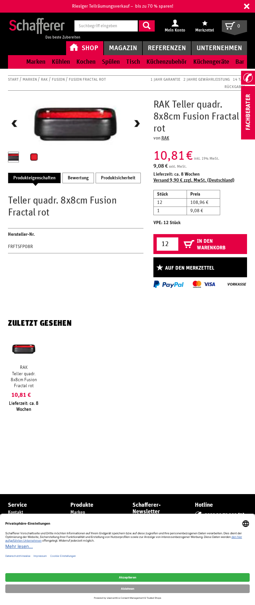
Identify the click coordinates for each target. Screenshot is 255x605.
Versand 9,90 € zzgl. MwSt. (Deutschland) (193, 180)
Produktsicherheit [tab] (118, 178)
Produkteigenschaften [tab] (34, 178)
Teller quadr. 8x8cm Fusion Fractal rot (24, 380)
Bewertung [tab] (78, 178)
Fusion (59, 79)
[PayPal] (168, 284)
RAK (45, 79)
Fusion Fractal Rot (87, 79)
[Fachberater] (248, 138)
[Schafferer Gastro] (44, 26)
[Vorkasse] (236, 284)
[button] (246, 6)
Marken (30, 79)
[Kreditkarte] (203, 284)
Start (14, 79)
